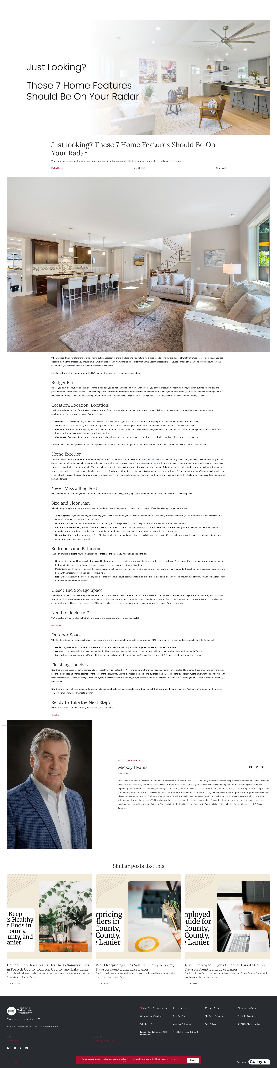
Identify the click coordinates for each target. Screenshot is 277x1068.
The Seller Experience (247, 1016)
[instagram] (262, 767)
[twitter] (20, 1048)
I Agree (193, 1060)
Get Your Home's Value (150, 1016)
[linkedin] (26, 1048)
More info (133, 1061)
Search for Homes (181, 1008)
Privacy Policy (13, 1062)
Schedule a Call (147, 1024)
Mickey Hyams (57, 168)
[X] (256, 767)
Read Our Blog (179, 1016)
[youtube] (268, 767)
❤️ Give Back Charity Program (153, 1008)
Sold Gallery (210, 1024)
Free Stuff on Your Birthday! (185, 1032)
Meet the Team (212, 1008)
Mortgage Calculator (182, 1024)
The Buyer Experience (215, 1016)
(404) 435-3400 (124, 773)
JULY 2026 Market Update (249, 1024)
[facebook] (250, 767)
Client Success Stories (247, 1008)
